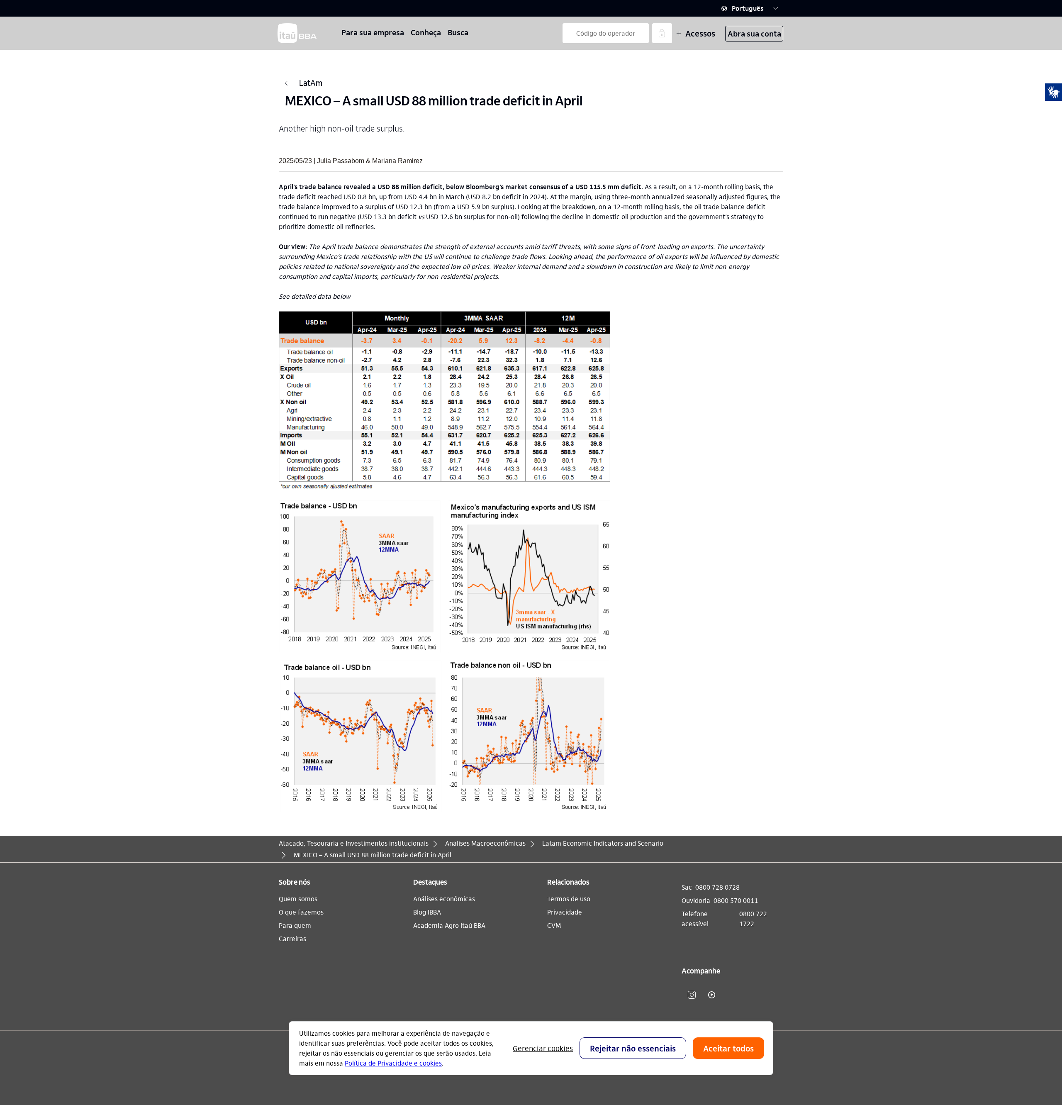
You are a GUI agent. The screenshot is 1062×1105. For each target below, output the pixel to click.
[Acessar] (662, 33)
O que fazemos (301, 911)
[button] (750, 8)
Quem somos (298, 898)
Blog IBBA (427, 911)
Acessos (700, 33)
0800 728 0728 (717, 887)
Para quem (295, 925)
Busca (458, 32)
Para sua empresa (372, 32)
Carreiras (292, 938)
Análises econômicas (444, 898)
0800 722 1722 (753, 918)
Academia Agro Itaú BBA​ (449, 925)
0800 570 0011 (736, 900)
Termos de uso (568, 898)
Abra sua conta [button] (754, 33)
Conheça (426, 32)
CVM (554, 925)
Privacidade (564, 911)
